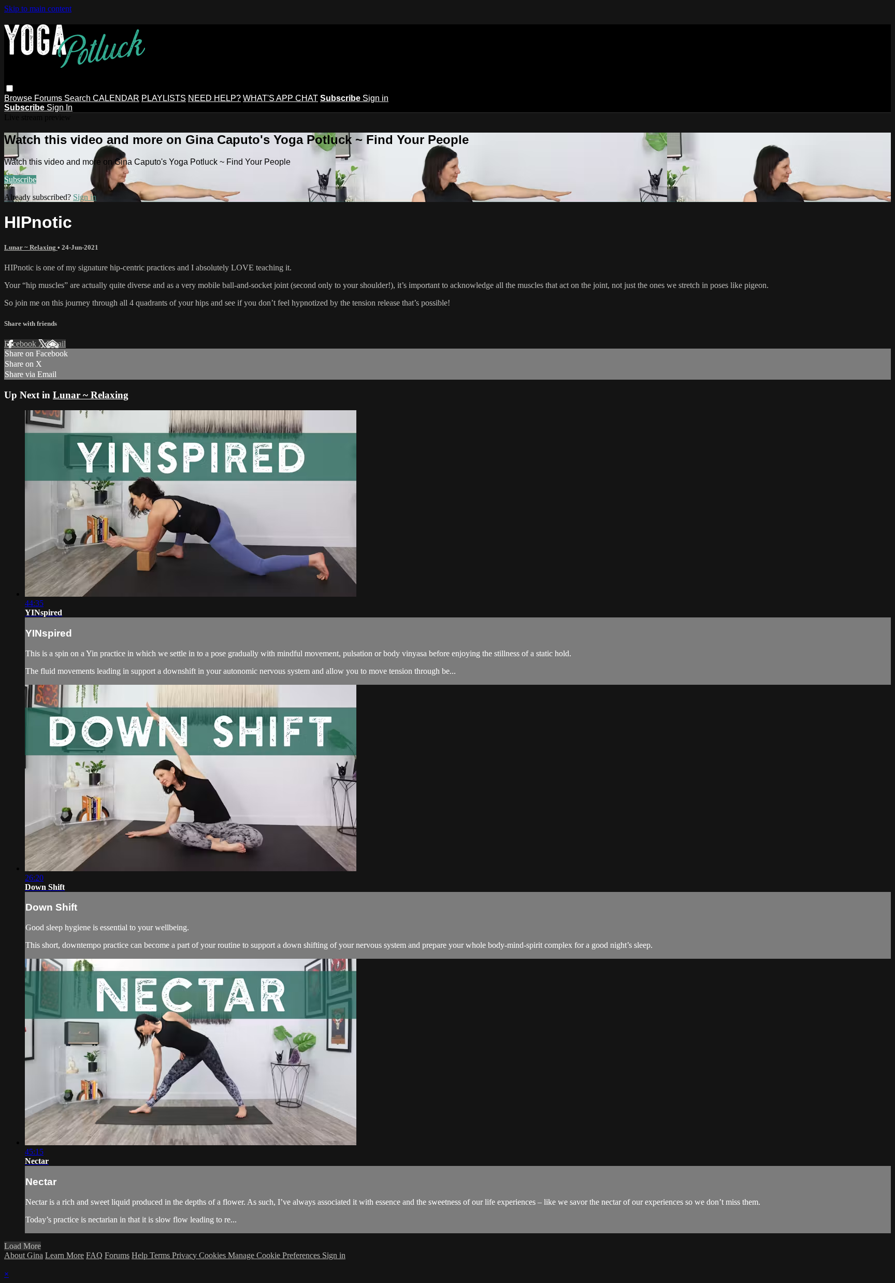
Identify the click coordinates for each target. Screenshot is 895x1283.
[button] (9, 88)
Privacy (185, 1255)
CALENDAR (116, 98)
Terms (161, 1255)
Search (78, 98)
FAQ (94, 1255)
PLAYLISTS (163, 98)
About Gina (23, 1255)
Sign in (375, 98)
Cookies (213, 1255)
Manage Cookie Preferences (275, 1255)
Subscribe (20, 179)
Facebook (21, 343)
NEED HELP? (214, 98)
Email (56, 343)
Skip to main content (37, 8)
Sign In (60, 107)
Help (141, 1255)
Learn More (64, 1255)
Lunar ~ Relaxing (30, 247)
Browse (19, 98)
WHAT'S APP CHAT (280, 98)
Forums (49, 98)
